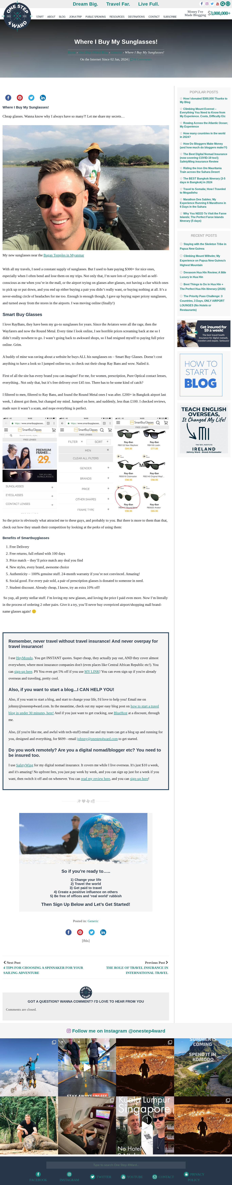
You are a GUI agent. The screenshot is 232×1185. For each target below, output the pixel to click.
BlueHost (120, 713)
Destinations (136, 16)
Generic (116, 52)
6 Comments (142, 59)
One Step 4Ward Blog (93, 52)
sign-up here (23, 672)
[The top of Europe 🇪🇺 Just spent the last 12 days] (29, 1067)
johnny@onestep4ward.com (97, 739)
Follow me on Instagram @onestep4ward (118, 1031)
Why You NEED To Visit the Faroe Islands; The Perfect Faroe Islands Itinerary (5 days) (203, 217)
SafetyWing (24, 765)
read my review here (95, 779)
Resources (117, 16)
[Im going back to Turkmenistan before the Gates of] (145, 1067)
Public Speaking (95, 16)
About (51, 16)
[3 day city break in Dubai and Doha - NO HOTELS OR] (145, 1125)
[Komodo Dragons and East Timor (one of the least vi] (29, 1125)
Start (39, 16)
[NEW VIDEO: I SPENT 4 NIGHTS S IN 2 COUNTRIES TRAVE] (87, 1067)
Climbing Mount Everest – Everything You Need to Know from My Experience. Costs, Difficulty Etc (203, 112)
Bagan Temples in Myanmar (63, 255)
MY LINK (91, 672)
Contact (153, 16)
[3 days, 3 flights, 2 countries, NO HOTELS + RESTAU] (87, 1125)
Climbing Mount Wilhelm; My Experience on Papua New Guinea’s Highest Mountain (203, 261)
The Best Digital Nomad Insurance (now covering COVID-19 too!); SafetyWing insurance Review (203, 158)
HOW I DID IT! (206, 13)
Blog (62, 16)
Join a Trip (75, 16)
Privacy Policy (196, 1177)
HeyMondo (24, 658)
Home (72, 52)
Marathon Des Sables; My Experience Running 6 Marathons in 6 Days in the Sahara (203, 203)
